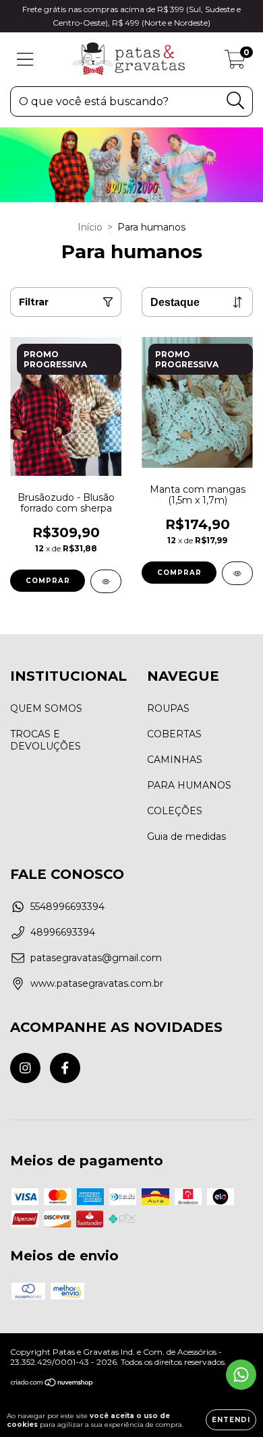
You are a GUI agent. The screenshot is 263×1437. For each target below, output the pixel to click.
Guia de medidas (186, 836)
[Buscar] (236, 101)
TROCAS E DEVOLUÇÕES (45, 740)
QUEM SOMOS (46, 708)
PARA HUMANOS (189, 785)
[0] (235, 63)
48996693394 (62, 932)
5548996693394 (67, 906)
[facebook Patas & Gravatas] (65, 1068)
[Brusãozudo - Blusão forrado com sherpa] (105, 581)
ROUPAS (168, 708)
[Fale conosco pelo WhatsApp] (241, 1374)
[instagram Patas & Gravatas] (25, 1068)
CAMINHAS (174, 760)
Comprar (48, 580)
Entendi (231, 1419)
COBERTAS (174, 734)
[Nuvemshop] (52, 1384)
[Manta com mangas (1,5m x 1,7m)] (237, 573)
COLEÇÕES (174, 811)
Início (90, 227)
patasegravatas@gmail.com (96, 958)
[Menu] (25, 60)
